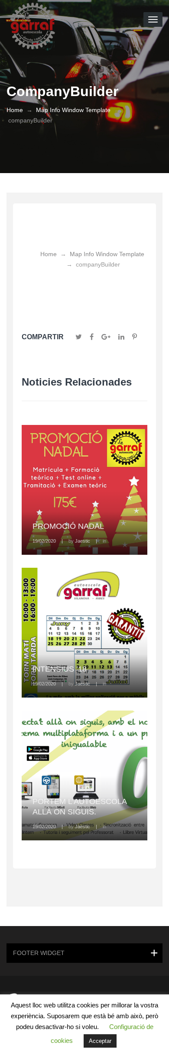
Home (14, 109)
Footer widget (39, 952)
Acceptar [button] (100, 1041)
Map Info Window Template (73, 109)
